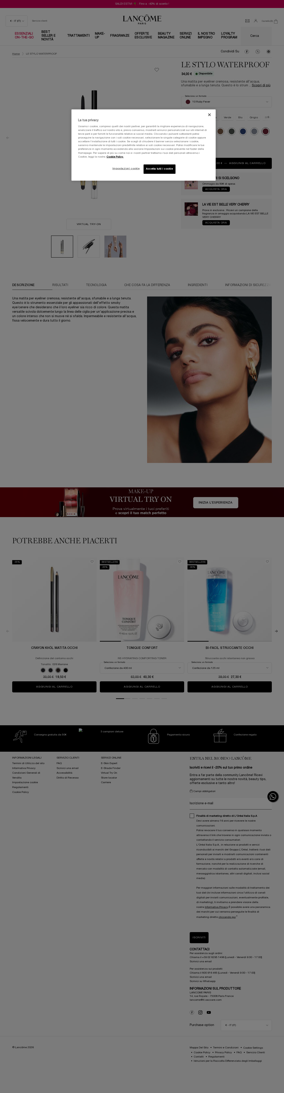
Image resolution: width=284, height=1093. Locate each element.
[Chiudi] (209, 115)
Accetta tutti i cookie (159, 169)
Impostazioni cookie (126, 169)
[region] (143, 145)
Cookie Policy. (115, 157)
